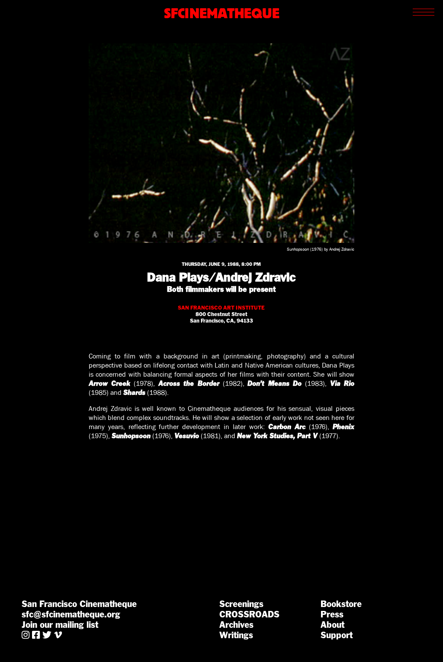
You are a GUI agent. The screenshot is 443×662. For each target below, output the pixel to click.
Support (337, 635)
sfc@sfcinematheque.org (71, 614)
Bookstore (341, 604)
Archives (236, 625)
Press (332, 614)
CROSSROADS (249, 614)
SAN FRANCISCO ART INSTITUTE (221, 307)
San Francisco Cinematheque (79, 604)
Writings (236, 635)
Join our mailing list (60, 625)
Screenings (241, 604)
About (332, 625)
